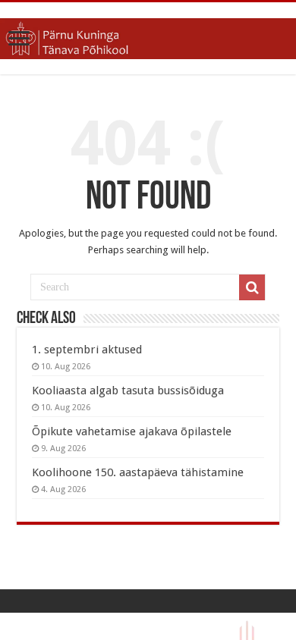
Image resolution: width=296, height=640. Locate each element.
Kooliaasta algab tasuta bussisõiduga (128, 390)
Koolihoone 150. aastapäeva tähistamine (138, 472)
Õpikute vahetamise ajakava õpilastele (131, 431)
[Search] (252, 287)
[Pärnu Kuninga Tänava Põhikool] (148, 35)
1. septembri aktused (87, 349)
